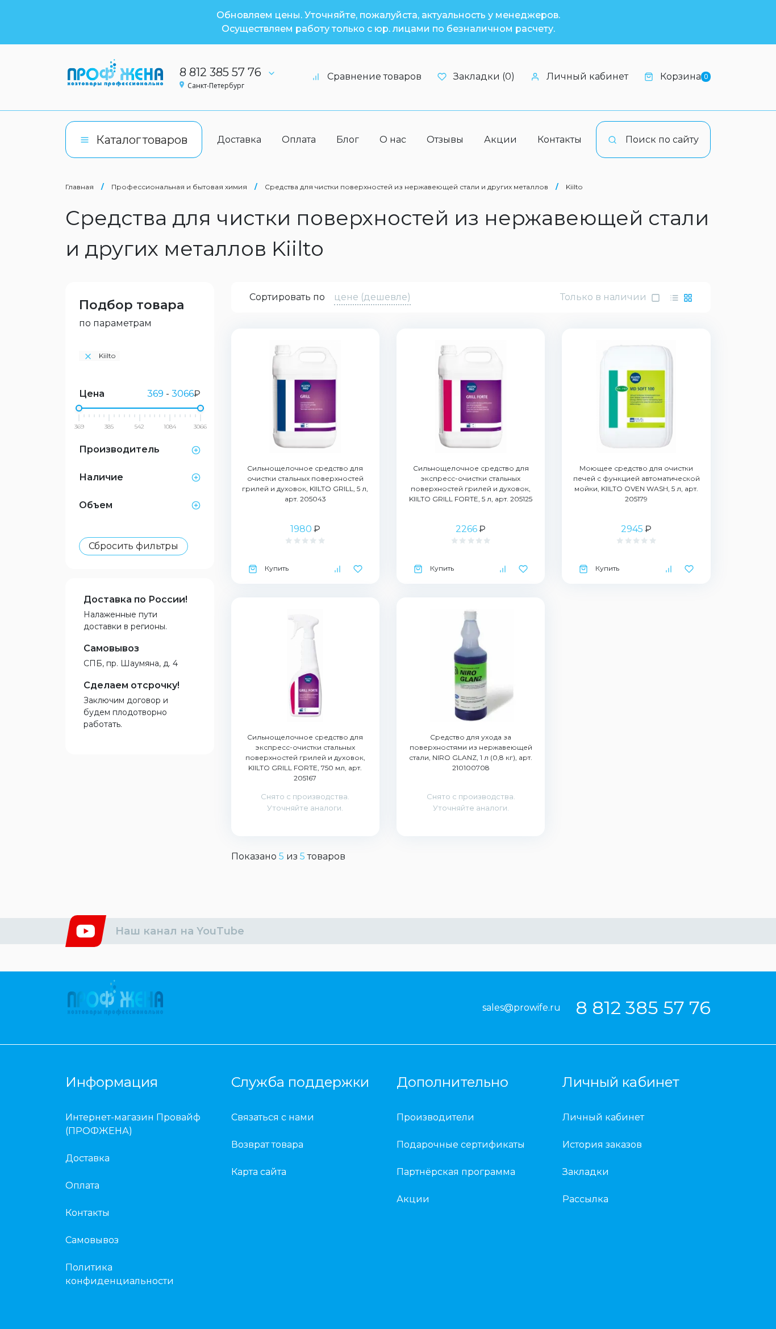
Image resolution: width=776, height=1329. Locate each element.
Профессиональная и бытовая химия (179, 186)
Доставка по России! (135, 599)
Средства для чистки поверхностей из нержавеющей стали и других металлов (406, 186)
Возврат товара (267, 1144)
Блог (347, 139)
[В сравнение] (337, 568)
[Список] (674, 297)
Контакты (559, 139)
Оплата (299, 139)
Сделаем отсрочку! (132, 685)
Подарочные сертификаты (461, 1144)
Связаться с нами (272, 1117)
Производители (435, 1117)
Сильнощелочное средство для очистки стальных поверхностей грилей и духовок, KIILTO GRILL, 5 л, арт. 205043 (305, 483)
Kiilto (574, 186)
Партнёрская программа (456, 1171)
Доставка (239, 139)
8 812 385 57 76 (220, 72)
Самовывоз (111, 648)
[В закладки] (358, 568)
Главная (79, 186)
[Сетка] (687, 297)
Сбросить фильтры (133, 546)
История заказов (602, 1144)
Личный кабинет (587, 76)
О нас (392, 139)
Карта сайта (258, 1171)
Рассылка (585, 1199)
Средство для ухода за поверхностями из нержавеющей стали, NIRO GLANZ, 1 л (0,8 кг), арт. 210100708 (470, 752)
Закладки (585, 1171)
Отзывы (445, 139)
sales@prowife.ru (521, 1007)
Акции (500, 139)
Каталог (141, 140)
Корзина (684, 76)
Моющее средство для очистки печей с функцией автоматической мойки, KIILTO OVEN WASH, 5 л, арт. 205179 (636, 483)
